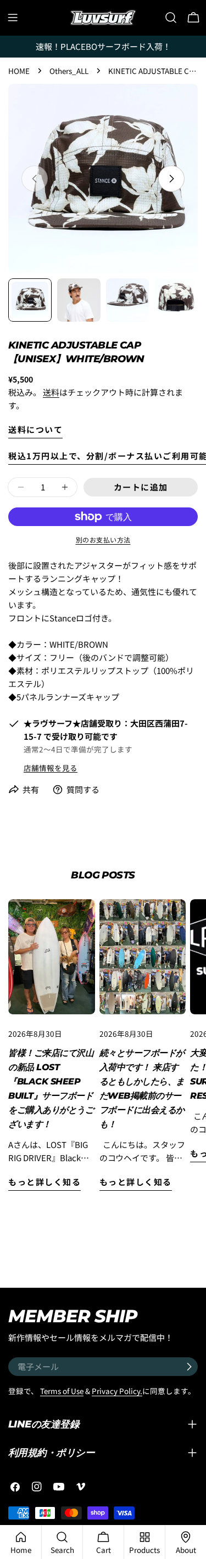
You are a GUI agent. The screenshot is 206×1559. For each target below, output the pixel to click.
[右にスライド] (171, 178)
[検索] (171, 17)
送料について (35, 429)
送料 (51, 392)
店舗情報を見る (50, 767)
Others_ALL (68, 70)
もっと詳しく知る (44, 1181)
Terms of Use (61, 1390)
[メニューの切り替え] (13, 17)
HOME (19, 70)
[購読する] (189, 1366)
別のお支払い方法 (103, 539)
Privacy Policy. (117, 1390)
